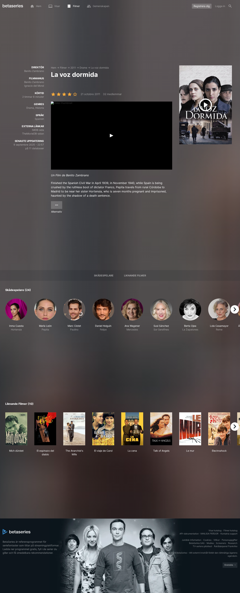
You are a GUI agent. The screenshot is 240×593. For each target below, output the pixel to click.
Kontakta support (228, 533)
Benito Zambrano (34, 70)
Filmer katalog (230, 530)
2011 (73, 67)
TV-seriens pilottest (202, 546)
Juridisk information (191, 540)
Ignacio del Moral (34, 85)
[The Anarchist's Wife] (74, 428)
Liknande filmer (135, 275)
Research (232, 543)
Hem (53, 67)
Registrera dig (202, 6)
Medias (210, 543)
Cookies (207, 540)
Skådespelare (103, 275)
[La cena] (132, 428)
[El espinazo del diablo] (45, 428)
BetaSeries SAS (197, 543)
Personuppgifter (229, 540)
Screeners (221, 543)
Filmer (63, 67)
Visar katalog (215, 530)
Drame (83, 67)
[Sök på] (230, 6)
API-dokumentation (189, 533)
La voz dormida (100, 67)
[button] (16, 317)
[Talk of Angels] (161, 428)
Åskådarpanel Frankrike (225, 546)
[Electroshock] (219, 428)
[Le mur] (190, 428)
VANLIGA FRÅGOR (209, 533)
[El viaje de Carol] (103, 428)
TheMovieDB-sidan (33, 133)
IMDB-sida (38, 129)
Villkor (216, 540)
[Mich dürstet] (16, 428)
